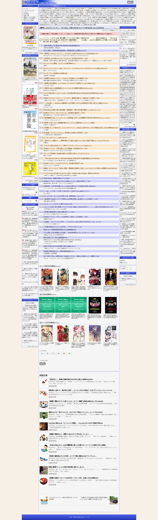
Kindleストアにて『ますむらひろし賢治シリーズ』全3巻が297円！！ (66, 181)
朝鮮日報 (131, 204)
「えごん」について (29, 10)
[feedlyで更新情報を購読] (128, 2)
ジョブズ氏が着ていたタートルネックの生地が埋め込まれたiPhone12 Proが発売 (69, 93)
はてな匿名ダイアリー (83, 191)
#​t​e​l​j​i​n (130, 112)
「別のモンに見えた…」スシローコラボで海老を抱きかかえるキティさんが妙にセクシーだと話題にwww (76, 19)
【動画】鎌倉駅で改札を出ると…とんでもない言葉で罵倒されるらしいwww (106, 12)
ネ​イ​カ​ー (124, 85)
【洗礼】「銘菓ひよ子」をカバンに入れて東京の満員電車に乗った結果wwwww (69, 15)
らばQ (70, 204)
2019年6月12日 (53, 451)
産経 (126, 229)
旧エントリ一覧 (32, 194)
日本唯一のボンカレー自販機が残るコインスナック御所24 (62, 122)
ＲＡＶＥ (46, 258)
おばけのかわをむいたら (28, 176)
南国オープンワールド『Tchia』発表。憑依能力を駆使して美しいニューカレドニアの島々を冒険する (76, 168)
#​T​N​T (127, 114)
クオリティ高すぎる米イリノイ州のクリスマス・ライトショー (64, 145)
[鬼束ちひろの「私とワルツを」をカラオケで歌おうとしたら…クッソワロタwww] (44, 415)
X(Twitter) (133, 42)
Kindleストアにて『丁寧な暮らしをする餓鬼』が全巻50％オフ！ (64, 148)
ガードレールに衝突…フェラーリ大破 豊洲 (57, 63)
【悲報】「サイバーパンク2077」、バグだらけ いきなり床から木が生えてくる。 (70, 222)
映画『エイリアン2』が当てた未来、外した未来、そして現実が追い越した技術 (75, 24)
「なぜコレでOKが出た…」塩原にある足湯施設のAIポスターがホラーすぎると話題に (62, 8)
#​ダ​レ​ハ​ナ (129, 117)
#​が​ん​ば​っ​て (127, 119)
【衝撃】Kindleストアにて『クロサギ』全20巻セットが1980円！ (64, 78)
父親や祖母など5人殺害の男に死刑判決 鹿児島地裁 (60, 45)
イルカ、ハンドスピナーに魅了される (56, 204)
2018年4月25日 (53, 473)
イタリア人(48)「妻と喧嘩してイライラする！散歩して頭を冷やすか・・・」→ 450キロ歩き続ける (76, 207)
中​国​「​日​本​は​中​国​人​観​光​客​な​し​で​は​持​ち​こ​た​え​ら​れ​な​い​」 (30, 263)
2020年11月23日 (53, 462)
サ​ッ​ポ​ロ (127, 77)
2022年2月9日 (52, 484)
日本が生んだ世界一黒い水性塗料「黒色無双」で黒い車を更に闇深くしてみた (69, 110)
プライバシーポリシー (132, 62)
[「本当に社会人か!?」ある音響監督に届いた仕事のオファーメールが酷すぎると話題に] (44, 448)
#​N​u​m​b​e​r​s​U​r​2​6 (128, 109)
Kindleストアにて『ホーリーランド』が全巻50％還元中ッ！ (63, 113)
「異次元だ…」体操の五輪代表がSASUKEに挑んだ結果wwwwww (71, 379)
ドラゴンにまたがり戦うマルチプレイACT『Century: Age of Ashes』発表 (67, 173)
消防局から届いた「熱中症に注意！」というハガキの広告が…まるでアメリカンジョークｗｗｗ (80, 390)
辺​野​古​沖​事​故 (128, 99)
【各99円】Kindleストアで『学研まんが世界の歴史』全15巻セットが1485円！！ (69, 199)
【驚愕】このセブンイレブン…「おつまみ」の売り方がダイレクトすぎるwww (69, 53)
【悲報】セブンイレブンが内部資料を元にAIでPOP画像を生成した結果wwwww (108, 8)
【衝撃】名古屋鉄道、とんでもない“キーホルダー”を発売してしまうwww (67, 83)
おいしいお (79, 226)
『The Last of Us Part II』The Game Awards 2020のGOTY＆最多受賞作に (67, 158)
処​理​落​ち (124, 89)
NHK (78, 45)
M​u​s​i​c (131, 104)
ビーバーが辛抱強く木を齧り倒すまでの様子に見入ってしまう (64, 153)
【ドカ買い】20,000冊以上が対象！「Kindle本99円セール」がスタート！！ (68, 232)
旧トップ (24, 194)
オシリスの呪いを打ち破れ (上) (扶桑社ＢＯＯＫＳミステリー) (30, 79)
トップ (25, 8)
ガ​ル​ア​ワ (126, 94)
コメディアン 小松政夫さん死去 (54, 73)
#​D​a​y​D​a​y (129, 110)
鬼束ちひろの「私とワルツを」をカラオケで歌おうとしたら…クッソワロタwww (75, 412)
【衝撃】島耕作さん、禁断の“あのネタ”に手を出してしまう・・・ (71, 434)
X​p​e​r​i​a (130, 105)
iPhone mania (99, 93)
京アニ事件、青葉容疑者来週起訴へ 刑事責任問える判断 (62, 50)
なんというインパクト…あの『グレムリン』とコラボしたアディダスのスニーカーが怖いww (73, 68)
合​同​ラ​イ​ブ (123, 70)
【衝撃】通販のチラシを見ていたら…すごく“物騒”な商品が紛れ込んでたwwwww (76, 401)
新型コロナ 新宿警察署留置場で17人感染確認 (58, 229)
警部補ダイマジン (97, 60)
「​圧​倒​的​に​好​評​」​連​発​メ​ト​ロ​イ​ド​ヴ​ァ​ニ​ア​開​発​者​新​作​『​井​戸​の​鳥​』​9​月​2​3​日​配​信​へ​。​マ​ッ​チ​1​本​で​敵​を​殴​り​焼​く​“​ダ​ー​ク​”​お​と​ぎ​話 (30, 243)
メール (25, 12)
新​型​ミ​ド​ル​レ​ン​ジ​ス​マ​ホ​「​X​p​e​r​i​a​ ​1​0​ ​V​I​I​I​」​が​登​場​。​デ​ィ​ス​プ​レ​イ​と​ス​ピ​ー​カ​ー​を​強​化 (30, 213)
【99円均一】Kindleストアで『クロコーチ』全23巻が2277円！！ (64, 58)
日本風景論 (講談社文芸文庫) (29, 131)
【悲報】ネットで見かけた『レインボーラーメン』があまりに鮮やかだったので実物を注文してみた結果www (79, 127)
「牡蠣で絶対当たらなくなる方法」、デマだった (59, 227)
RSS (68, 178)
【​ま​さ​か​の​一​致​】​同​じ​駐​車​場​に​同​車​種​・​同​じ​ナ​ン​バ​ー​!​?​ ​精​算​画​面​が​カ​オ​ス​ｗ (30, 288)
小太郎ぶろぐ (87, 145)
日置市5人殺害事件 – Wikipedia (52, 47)
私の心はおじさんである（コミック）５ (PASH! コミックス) (29, 48)
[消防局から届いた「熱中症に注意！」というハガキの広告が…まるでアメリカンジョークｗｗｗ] (44, 394)
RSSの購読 (131, 41)
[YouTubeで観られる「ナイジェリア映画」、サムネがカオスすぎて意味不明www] (44, 426)
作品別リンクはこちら (49, 234)
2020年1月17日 (53, 430)
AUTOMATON (95, 158)
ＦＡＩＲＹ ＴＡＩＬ (56, 258)
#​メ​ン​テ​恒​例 (128, 122)
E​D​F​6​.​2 (130, 82)
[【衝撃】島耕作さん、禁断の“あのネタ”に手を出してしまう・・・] (44, 437)
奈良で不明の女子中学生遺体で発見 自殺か (57, 246)
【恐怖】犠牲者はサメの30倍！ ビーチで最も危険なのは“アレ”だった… (73, 456)
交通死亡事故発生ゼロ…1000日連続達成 (57, 251)
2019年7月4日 (52, 397)
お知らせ (122, 260)
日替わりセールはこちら (33, 181)
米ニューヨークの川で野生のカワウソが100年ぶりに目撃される (128, 220)
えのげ (96, 53)
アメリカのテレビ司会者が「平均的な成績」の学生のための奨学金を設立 (128, 197)
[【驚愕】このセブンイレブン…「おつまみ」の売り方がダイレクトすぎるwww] (58, 353)
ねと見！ (124, 193)
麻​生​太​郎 (128, 70)
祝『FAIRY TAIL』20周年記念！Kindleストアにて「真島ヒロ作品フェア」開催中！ (70, 256)
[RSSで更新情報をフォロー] (132, 2)
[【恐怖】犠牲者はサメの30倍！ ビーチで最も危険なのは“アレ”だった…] (44, 459)
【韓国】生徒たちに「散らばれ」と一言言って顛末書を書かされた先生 (128, 203)
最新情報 (36, 52)
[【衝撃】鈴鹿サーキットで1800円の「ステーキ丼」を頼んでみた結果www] (44, 481)
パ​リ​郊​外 (127, 104)
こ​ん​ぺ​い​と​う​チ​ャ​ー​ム (127, 74)
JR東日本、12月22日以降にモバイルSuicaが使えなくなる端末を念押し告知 (68, 186)
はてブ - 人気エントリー (33, 346)
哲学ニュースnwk (69, 212)
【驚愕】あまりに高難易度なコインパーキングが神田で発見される (65, 88)
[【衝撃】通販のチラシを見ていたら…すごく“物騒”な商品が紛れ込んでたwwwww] (44, 404)
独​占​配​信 (125, 107)
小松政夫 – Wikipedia (49, 75)
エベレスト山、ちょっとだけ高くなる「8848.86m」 (60, 196)
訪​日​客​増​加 (126, 87)
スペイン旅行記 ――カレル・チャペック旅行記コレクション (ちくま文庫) (29, 156)
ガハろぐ (110, 207)
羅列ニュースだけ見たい (30, 17)
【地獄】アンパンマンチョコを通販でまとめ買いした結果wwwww (128, 150)
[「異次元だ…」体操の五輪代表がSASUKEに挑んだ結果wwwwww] (44, 383)
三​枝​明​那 (125, 105)
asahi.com (83, 50)
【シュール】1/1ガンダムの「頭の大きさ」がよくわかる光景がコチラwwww (112, 15)
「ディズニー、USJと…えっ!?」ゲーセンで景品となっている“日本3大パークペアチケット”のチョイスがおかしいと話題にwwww (128, 167)
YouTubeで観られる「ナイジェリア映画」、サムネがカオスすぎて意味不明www (76, 423)
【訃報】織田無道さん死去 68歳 (54, 212)
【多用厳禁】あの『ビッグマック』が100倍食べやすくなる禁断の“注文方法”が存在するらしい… (75, 118)
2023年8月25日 (53, 419)
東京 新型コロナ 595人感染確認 (54, 237)
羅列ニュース (115, 30)
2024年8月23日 (53, 386)
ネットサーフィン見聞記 (87, 122)
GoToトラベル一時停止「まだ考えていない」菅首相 (58, 241)
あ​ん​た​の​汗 (129, 100)
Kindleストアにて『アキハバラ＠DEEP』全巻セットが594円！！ (64, 217)
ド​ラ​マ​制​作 (129, 97)
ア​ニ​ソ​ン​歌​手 (131, 107)
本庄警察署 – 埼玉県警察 (50, 253)
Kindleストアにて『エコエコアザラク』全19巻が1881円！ (62, 163)
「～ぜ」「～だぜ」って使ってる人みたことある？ (60, 191)
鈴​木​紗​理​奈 (128, 75)
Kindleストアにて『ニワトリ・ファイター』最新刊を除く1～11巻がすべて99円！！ (70, 98)
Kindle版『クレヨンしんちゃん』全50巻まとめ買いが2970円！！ (64, 132)
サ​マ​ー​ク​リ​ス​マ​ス (128, 92)
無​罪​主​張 (129, 89)
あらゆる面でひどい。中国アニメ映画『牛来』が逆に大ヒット (128, 174)
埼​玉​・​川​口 (130, 80)
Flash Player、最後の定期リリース (55, 178)
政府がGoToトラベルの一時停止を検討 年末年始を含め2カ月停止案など (63, 239)
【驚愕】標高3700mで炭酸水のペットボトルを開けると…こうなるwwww (90, 22)
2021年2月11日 (53, 440)
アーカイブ (123, 266)
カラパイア (97, 110)
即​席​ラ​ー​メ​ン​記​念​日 (127, 90)
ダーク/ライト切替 (28, 20)
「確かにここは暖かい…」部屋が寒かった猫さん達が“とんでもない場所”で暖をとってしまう (73, 140)
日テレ (73, 63)
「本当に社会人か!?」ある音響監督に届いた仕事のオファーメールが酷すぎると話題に (77, 445)
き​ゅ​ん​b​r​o (124, 80)
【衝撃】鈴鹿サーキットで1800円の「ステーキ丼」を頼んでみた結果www (73, 478)
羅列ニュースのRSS (29, 18)
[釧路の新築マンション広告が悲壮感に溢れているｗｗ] (44, 470)
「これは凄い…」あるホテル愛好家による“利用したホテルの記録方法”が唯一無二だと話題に (73, 103)
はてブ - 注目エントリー (131, 284)
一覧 (28, 15)
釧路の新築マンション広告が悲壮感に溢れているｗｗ (66, 467)
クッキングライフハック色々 (53, 137)
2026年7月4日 (52, 408)
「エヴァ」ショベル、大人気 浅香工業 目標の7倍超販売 (91, 17)
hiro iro (65, 137)
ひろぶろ (86, 153)
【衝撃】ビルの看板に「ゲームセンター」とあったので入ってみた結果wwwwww (106, 10)
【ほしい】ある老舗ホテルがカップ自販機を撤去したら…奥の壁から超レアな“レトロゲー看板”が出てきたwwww (90, 21)
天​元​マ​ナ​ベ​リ (128, 102)
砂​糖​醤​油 (125, 82)
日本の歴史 (47, 201)
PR (86, 58)
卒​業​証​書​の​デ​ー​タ (126, 84)
